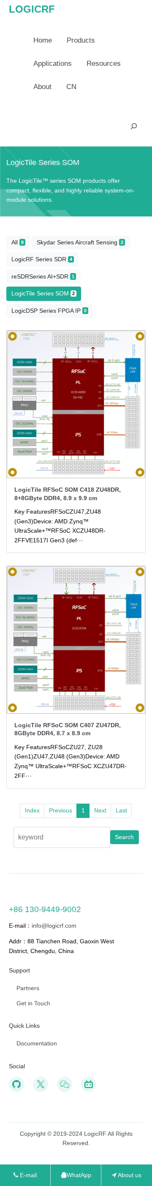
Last (121, 810)
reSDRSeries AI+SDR (42, 276)
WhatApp (79, 1175)
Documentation (36, 1043)
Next (100, 810)
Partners (27, 988)
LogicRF (32, 9)
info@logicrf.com (54, 925)
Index (32, 810)
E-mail (27, 1175)
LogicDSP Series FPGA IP (49, 310)
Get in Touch (33, 1003)
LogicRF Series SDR (41, 259)
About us (129, 1175)
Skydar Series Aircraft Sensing (80, 242)
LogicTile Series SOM (43, 293)
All (17, 242)
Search (124, 837)
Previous (60, 810)
